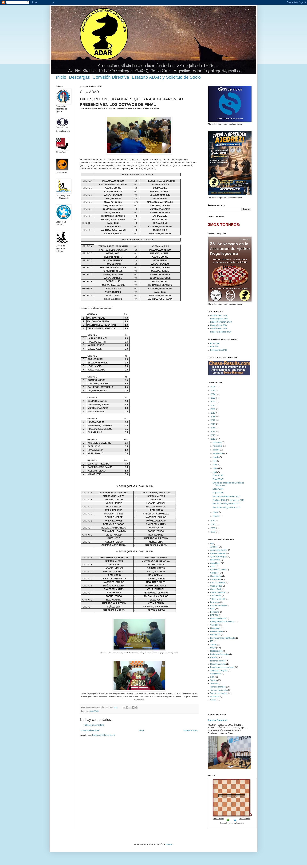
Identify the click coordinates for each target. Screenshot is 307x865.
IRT (211, 641)
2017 (213, 420)
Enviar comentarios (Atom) (103, 735)
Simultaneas (215, 674)
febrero (216, 516)
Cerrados (214, 573)
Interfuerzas (215, 635)
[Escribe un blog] (127, 707)
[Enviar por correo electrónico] (124, 707)
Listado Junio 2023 (218, 315)
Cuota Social (215, 596)
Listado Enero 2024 (218, 325)
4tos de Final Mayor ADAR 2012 (226, 496)
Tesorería (214, 683)
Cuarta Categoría (217, 592)
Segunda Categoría (218, 670)
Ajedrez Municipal (218, 556)
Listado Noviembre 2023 (221, 322)
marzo (216, 512)
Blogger (169, 844)
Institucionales (216, 631)
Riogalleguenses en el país (222, 667)
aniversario (215, 560)
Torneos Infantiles (218, 687)
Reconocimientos (217, 661)
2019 (213, 413)
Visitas (213, 700)
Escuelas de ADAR (218, 350)
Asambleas (215, 563)
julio (215, 461)
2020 (213, 409)
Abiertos (213, 547)
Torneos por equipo (218, 693)
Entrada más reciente (90, 730)
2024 (213, 394)
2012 (213, 439)
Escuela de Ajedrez (218, 605)
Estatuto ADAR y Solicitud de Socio (166, 77)
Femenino (214, 612)
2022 (213, 401)
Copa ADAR (94, 711)
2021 (213, 405)
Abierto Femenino (217, 720)
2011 (213, 521)
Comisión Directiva (111, 77)
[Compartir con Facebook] (133, 707)
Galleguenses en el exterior (222, 622)
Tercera (213, 680)
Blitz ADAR (215, 343)
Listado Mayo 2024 (218, 328)
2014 (213, 432)
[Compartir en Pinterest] (136, 707)
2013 (213, 435)
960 (212, 544)
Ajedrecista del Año (218, 550)
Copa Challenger (217, 583)
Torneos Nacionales (219, 690)
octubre (216, 450)
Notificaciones (216, 651)
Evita (212, 609)
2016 (213, 424)
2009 (213, 528)
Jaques (213, 644)
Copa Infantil (215, 589)
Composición (216, 576)
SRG (212, 677)
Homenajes (215, 628)
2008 (213, 532)
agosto (216, 457)
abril (215, 472)
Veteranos (214, 696)
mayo (215, 468)
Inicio (61, 77)
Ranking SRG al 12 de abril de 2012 (228, 500)
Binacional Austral (218, 570)
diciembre (217, 442)
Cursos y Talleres (217, 599)
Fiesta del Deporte (218, 618)
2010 (213, 524)
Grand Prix (215, 625)
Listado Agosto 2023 (219, 319)
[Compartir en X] (130, 707)
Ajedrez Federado (218, 553)
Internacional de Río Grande (222, 638)
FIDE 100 (214, 347)
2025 (213, 390)
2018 (213, 417)
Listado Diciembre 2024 (220, 332)
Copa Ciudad (216, 586)
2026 (213, 387)
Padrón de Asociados (219, 654)
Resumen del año (218, 664)
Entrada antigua (190, 730)
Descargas (79, 77)
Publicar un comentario (94, 725)
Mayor (213, 648)
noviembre (218, 446)
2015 (213, 428)
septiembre (218, 453)
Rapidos (214, 657)
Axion (212, 566)
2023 (213, 398)
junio (215, 465)
